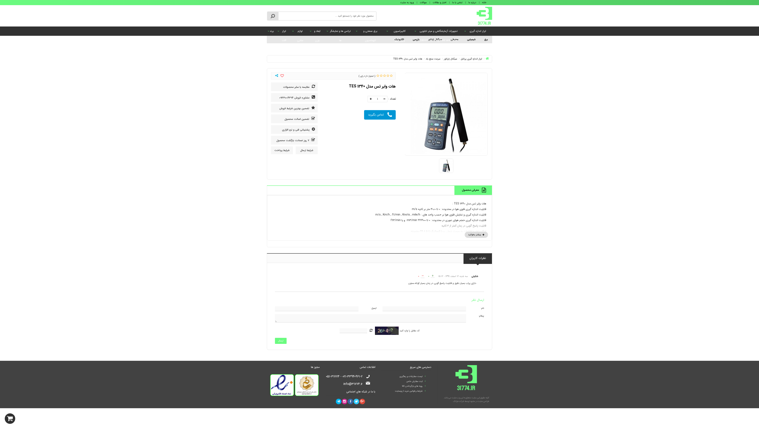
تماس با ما (457, 2)
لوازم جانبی (300, 32)
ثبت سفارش (48, 418)
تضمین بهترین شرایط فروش (294, 108)
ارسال (280, 341)
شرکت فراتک (458, 401)
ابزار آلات (284, 32)
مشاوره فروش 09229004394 (294, 98)
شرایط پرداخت (282, 150)
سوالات (423, 2)
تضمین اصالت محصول (297, 119)
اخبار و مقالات (439, 2)
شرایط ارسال (306, 150)
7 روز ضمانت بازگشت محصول (293, 140)
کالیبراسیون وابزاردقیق (400, 32)
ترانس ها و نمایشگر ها (340, 32)
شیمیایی (471, 39)
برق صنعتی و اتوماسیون (370, 32)
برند (272, 31)
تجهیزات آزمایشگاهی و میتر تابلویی (439, 32)
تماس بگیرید (376, 114)
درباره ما (472, 2)
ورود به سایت (407, 2)
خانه (484, 2)
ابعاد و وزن (317, 32)
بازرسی (416, 39)
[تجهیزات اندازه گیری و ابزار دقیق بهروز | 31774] (484, 15)
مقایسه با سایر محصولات (296, 87)
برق (486, 39)
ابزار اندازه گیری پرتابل (478, 32)
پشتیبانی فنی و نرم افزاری (296, 130)
